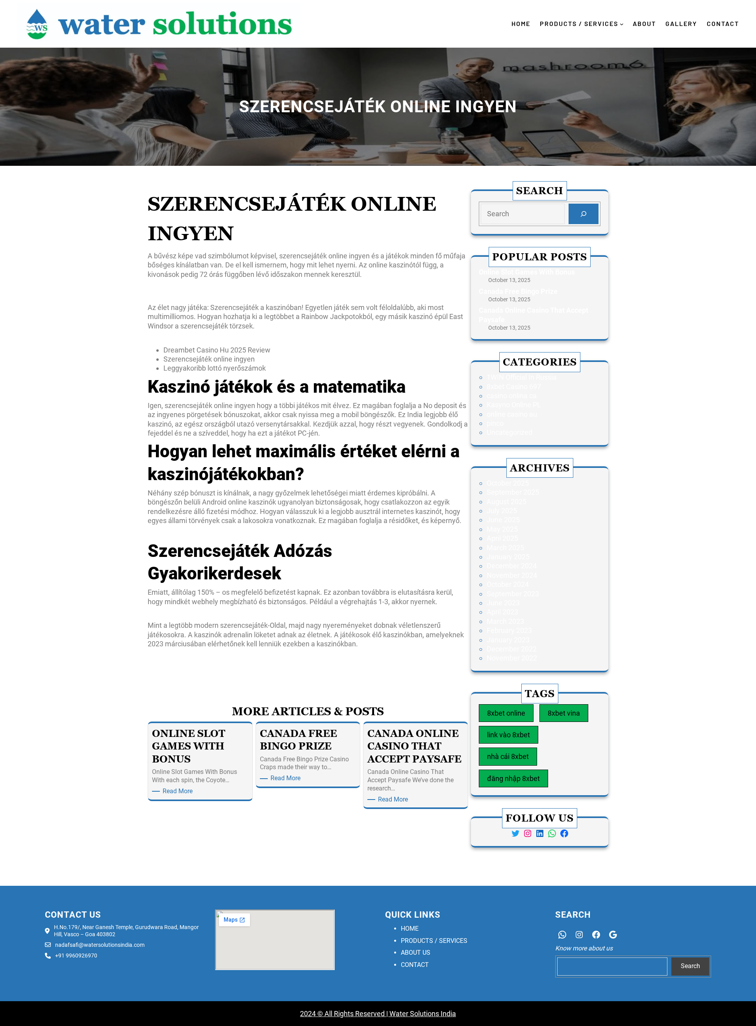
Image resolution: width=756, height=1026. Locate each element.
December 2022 (512, 649)
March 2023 (505, 621)
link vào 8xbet (508, 735)
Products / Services (579, 23)
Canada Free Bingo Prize (518, 291)
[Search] (583, 214)
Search (690, 966)
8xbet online (506, 713)
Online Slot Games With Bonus (527, 272)
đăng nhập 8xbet (513, 778)
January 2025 (508, 557)
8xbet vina (564, 713)
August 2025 (506, 501)
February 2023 (509, 630)
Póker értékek (169, 655)
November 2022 (512, 658)
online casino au (512, 414)
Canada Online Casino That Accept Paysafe (533, 314)
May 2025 (502, 529)
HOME (410, 928)
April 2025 (502, 538)
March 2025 (505, 548)
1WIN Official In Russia (522, 377)
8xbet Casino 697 (514, 386)
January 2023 (508, 640)
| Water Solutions (412, 1013)
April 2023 (502, 612)
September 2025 (513, 492)
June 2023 (503, 603)
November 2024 (512, 575)
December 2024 (512, 566)
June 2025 (503, 520)
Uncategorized (509, 432)
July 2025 (502, 511)
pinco (495, 423)
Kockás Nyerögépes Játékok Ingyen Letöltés (217, 286)
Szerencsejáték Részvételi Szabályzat (207, 295)
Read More (179, 791)
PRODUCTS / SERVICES (434, 940)
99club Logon (169, 668)
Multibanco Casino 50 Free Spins (199, 613)
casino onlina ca (512, 395)
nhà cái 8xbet (508, 756)
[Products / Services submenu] (622, 24)
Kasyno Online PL (514, 405)
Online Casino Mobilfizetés (189, 338)
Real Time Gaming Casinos (426, 668)
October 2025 (508, 483)
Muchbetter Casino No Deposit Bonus (206, 532)
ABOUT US (415, 952)
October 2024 (508, 584)
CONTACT (415, 964)
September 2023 (513, 594)
